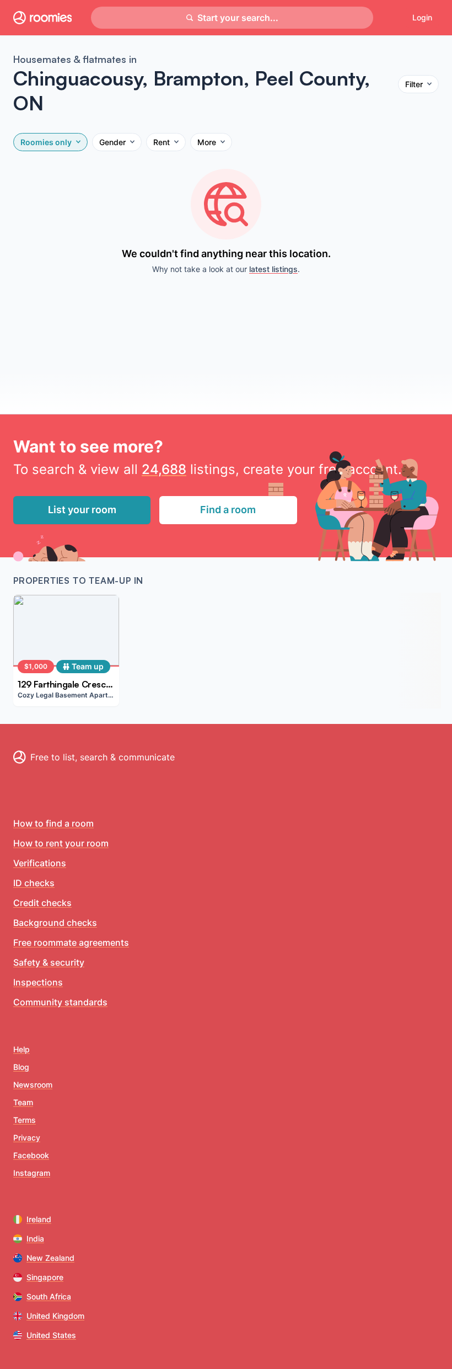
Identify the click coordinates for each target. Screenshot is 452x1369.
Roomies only (46, 142)
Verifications (39, 863)
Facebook (31, 1155)
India (35, 1238)
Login (422, 17)
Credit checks (42, 902)
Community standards (60, 1002)
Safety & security (48, 962)
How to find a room (53, 823)
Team (23, 1102)
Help (21, 1049)
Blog (21, 1067)
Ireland (38, 1219)
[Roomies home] (42, 17)
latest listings (273, 269)
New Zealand (50, 1258)
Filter (414, 84)
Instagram (31, 1173)
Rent (161, 142)
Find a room (228, 509)
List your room (82, 509)
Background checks (55, 922)
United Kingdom (55, 1315)
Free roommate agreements (71, 942)
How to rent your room (61, 843)
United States (51, 1335)
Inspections (38, 982)
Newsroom (32, 1084)
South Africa (48, 1296)
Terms (24, 1120)
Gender (112, 142)
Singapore (44, 1277)
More (206, 142)
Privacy (26, 1137)
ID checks (34, 882)
